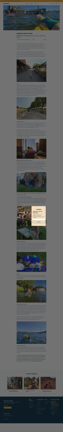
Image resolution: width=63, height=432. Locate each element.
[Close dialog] (44, 207)
